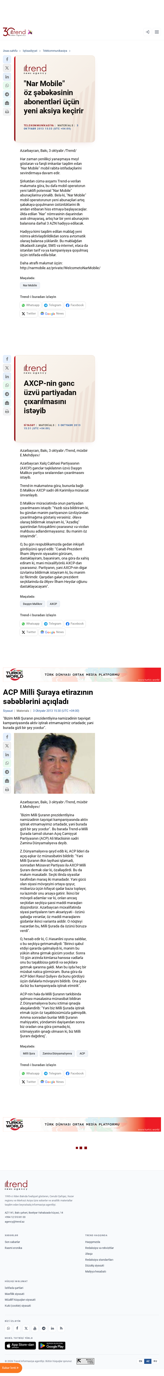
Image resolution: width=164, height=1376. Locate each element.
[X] (26, 1328)
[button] (7, 59)
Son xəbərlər (12, 1242)
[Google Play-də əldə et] (51, 1346)
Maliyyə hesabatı (95, 1271)
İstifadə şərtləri (14, 1287)
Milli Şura (29, 1053)
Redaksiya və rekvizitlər (99, 1248)
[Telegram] (43, 1328)
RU (155, 1361)
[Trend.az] (18, 32)
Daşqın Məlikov (32, 603)
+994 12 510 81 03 (15, 1217)
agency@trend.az (14, 1221)
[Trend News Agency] (16, 1185)
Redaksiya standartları (99, 1259)
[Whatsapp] (8, 1328)
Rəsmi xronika (13, 1248)
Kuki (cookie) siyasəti (18, 1305)
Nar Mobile (30, 285)
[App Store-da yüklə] (20, 1346)
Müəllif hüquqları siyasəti (20, 1299)
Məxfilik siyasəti (14, 1293)
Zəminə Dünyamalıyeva (57, 1053)
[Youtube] (34, 1328)
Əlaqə (88, 1253)
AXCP (53, 603)
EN (140, 1361)
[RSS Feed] (61, 1328)
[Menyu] (157, 32)
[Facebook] (17, 1328)
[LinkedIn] (52, 1328)
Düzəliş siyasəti (94, 1265)
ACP (82, 1053)
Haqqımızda (92, 1242)
